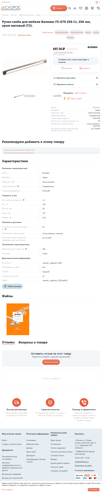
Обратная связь (32, 444)
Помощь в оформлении (83, 409)
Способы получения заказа (61, 452)
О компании (31, 440)
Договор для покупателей (12, 478)
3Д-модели (30, 456)
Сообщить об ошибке (59, 471)
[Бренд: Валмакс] (92, 47)
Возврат (54, 459)
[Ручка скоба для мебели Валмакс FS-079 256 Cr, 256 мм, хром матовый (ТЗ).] (24, 66)
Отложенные (56, 444)
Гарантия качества (50, 409)
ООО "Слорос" (80, 93)
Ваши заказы (56, 440)
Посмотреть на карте (83, 466)
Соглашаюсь (93, 490)
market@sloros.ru (82, 462)
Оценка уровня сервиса (60, 463)
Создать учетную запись (12, 444)
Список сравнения (58, 448)
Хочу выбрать (7, 490)
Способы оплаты (57, 456)
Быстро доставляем (17, 409)
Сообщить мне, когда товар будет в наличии (73, 61)
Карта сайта (31, 452)
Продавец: (68, 93)
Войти (4, 440)
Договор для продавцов (11, 474)
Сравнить (86, 68)
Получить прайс (57, 467)
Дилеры (29, 448)
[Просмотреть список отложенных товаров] (80, 8)
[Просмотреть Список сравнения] (74, 8)
